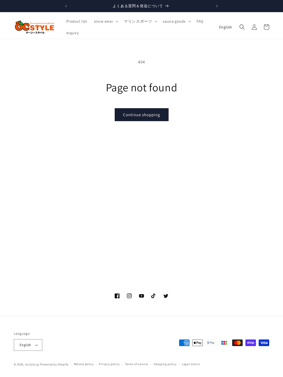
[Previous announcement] (66, 6)
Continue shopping (141, 114)
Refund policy (84, 364)
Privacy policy (109, 364)
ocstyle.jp (32, 364)
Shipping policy (165, 364)
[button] (105, 21)
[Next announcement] (217, 6)
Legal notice (191, 364)
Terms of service (136, 364)
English (225, 27)
